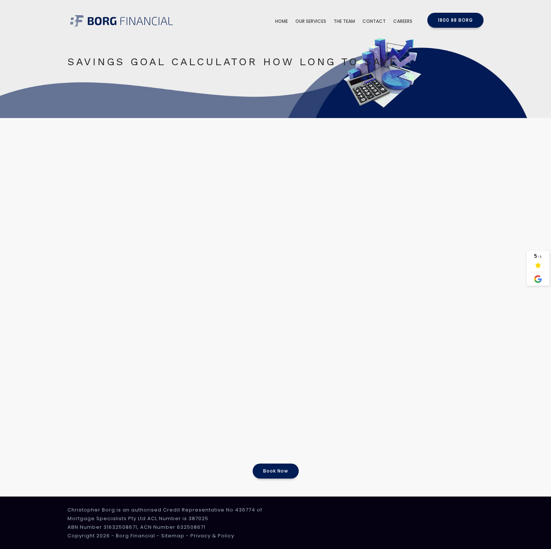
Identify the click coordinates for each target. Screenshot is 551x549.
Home (281, 21)
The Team (344, 21)
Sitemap (172, 535)
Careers (402, 21)
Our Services (310, 21)
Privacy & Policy (212, 535)
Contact (374, 21)
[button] (455, 20)
